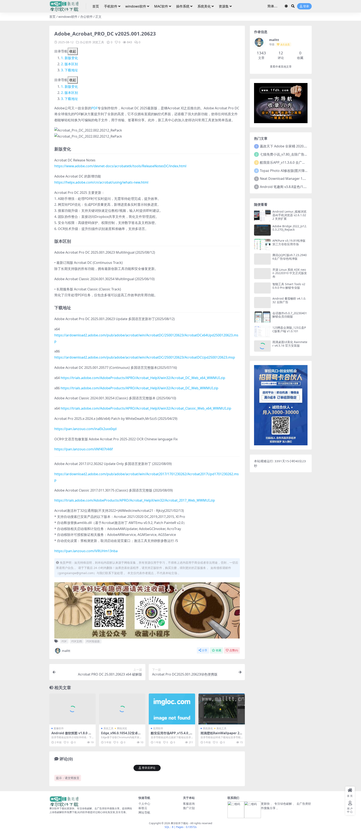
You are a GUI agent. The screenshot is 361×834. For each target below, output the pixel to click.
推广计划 (189, 808)
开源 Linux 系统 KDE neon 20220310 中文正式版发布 (289, 273)
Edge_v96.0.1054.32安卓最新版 (121, 735)
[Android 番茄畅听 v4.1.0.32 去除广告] (262, 302)
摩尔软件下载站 (179, 823)
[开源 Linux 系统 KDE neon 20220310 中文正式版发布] (262, 273)
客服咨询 (189, 804)
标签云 (143, 808)
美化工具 (221, 728)
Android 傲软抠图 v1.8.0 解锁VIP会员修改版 (71, 735)
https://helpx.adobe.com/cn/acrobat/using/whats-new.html (101, 182)
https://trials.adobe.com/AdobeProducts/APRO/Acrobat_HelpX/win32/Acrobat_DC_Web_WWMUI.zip (139, 388)
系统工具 (108, 728)
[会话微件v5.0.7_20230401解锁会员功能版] (262, 317)
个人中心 (144, 804)
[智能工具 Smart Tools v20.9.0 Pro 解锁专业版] (262, 288)
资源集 (224, 6)
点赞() (233, 650)
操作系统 (182, 6)
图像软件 (59, 728)
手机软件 (110, 6)
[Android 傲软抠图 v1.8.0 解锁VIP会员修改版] (72, 709)
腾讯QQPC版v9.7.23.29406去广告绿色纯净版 (289, 257)
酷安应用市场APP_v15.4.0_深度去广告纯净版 (172, 735)
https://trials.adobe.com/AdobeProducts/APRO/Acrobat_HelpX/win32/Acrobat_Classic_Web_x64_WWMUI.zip (146, 408)
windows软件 (135, 6)
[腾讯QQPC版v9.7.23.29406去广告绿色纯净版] (262, 258)
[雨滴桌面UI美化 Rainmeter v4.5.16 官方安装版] (262, 345)
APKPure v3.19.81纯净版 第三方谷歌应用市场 (288, 242)
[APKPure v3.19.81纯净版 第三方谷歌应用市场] (262, 244)
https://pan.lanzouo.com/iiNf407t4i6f (83, 449)
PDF (94, 108)
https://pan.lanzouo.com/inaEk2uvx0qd (85, 429)
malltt (66, 651)
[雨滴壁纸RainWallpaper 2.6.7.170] (221, 709)
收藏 (218, 650)
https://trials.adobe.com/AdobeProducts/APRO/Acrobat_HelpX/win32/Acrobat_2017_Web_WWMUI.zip (134, 500)
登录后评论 (148, 767)
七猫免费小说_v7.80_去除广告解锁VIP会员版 (293, 154)
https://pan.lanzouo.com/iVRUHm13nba (86, 551)
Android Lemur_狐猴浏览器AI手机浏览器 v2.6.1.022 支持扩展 (289, 215)
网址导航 (144, 812)
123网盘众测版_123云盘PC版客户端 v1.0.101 (289, 329)
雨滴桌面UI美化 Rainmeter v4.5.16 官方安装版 (289, 343)
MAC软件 (161, 6)
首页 (95, 6)
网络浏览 (122, 728)
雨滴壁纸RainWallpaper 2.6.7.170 (220, 735)
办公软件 (86, 16)
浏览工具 (98, 42)
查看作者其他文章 (281, 66)
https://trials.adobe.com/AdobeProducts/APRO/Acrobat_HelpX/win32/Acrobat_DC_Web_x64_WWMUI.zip (143, 377)
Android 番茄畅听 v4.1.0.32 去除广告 (289, 300)
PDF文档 (76, 641)
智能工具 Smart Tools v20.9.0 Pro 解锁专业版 (288, 286)
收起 (72, 51)
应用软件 (158, 728)
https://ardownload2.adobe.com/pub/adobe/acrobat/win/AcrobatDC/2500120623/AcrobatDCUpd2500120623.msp (144, 357)
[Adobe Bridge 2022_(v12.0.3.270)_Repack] (262, 230)
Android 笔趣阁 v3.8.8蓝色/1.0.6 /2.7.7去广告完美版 (299, 186)
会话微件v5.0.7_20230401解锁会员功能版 (289, 315)
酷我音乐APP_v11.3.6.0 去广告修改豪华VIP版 (293, 162)
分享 (204, 650)
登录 (306, 6)
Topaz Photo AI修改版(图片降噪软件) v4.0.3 (293, 170)
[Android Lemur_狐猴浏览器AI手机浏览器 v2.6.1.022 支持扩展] (262, 215)
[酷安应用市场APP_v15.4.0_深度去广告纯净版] (172, 709)
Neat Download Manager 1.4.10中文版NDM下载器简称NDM (306, 178)
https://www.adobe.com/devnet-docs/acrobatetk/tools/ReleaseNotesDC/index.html (120, 166)
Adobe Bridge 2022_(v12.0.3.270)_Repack (289, 228)
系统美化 (204, 6)
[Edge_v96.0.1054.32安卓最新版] (122, 709)
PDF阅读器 (93, 641)
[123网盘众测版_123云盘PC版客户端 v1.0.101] (262, 331)
